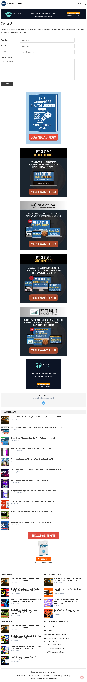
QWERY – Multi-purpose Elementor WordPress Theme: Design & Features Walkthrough (67, 601)
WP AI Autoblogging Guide (55, 652)
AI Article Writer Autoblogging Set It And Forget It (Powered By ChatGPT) (36, 417)
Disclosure (46, 676)
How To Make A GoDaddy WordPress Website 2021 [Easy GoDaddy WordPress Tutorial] (25, 612)
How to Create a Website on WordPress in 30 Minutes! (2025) (32, 512)
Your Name (5, 40)
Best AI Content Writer (54, 644)
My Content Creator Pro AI (55, 648)
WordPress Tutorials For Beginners (55, 634)
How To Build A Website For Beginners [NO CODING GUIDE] (31, 522)
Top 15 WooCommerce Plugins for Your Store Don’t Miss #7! (32, 459)
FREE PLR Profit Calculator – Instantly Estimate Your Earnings (32, 501)
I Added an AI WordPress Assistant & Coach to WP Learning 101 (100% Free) (26, 647)
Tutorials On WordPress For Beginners (43, 678)
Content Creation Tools (52, 642)
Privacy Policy (34, 676)
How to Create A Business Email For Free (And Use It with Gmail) (33, 438)
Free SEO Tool (49, 627)
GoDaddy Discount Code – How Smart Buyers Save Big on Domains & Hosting (27, 600)
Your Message (6, 57)
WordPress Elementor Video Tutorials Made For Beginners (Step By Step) (36, 427)
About (65, 676)
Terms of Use (20, 676)
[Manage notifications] (82, 677)
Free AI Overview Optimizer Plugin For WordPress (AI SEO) (24, 658)
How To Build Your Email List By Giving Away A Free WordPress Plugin (26, 637)
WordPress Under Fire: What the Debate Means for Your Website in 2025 (36, 469)
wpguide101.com (50, 672)
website (21, 29)
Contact (57, 676)
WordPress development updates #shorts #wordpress (30, 480)
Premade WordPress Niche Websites (56, 638)
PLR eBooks (48, 631)
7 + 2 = (3, 52)
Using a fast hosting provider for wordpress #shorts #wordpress (34, 491)
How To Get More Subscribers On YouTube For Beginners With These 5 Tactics (25, 590)
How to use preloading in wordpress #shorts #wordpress (31, 448)
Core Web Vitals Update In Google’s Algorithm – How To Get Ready (66, 611)
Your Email (5, 46)
